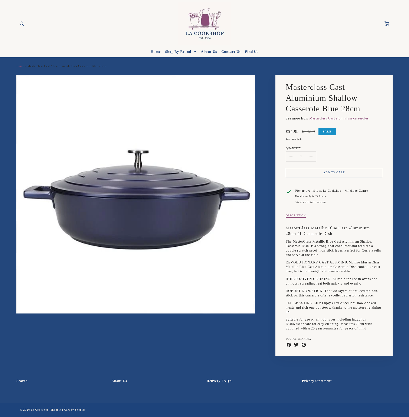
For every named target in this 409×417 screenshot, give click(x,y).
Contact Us (231, 52)
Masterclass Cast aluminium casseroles (339, 118)
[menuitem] (155, 51)
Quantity (293, 148)
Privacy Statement (317, 381)
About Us (209, 52)
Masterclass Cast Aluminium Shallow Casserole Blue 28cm (66, 66)
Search (22, 381)
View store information (310, 202)
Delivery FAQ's (219, 381)
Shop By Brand (178, 52)
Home (156, 52)
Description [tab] (296, 215)
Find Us (251, 52)
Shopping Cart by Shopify (68, 409)
